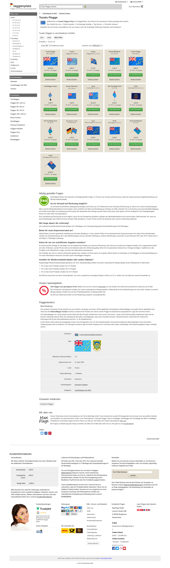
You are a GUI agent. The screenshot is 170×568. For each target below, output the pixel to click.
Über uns (90, 508)
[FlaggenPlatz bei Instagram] (120, 549)
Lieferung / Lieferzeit (94, 535)
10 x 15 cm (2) (16, 30)
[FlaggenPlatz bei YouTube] (124, 549)
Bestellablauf (91, 526)
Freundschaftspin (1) (18, 46)
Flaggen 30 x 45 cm (17, 110)
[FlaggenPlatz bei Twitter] (117, 549)
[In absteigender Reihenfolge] (102, 45)
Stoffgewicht (15, 65)
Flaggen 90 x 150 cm (17, 103)
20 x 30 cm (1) (16, 25)
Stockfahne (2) (16, 54)
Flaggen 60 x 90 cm (17, 107)
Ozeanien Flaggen (46, 404)
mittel (49, 37)
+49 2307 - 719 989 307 (120, 542)
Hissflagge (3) (16, 48)
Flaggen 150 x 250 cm (18, 114)
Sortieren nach (87, 45)
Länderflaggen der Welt (18, 85)
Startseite (13, 81)
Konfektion (14, 59)
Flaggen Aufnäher (16, 128)
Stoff (12, 62)
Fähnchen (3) (16, 41)
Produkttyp (14, 38)
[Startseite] (39, 13)
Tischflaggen (14, 99)
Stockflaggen (15, 121)
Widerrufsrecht (92, 539)
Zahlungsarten (92, 532)
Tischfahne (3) (16, 56)
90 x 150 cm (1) (16, 20)
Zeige (43, 45)
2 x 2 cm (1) (15, 33)
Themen (13, 89)
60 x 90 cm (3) (16, 22)
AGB (88, 511)
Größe (13, 17)
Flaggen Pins (15, 132)
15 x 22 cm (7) (16, 28)
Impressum (91, 514)
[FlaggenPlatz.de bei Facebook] (113, 549)
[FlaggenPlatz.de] (23, 7)
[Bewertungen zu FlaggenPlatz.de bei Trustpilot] (43, 509)
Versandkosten (92, 529)
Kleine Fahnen (15, 117)
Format (13, 68)
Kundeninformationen (94, 520)
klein (42, 37)
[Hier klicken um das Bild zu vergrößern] (83, 346)
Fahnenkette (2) (16, 43)
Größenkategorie (16, 71)
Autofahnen (14, 136)
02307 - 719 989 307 (119, 535)
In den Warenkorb (50, 75)
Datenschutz (91, 517)
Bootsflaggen (15, 139)
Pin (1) (14, 51)
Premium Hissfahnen (17, 125)
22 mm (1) (15, 35)
